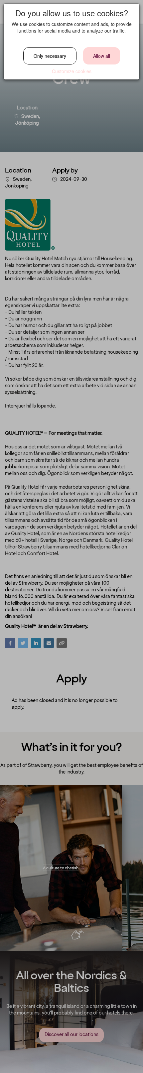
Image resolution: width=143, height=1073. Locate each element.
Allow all (101, 56)
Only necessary (50, 56)
